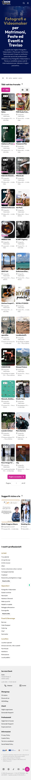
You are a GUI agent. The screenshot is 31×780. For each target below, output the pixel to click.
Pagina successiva (15, 477)
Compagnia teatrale (7, 572)
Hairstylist (4, 595)
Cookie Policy (5, 738)
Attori (3, 566)
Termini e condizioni (7, 741)
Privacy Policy (5, 735)
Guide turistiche (6, 592)
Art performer (5, 560)
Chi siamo (4, 695)
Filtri (7, 90)
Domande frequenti (7, 712)
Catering (4, 628)
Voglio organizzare (7, 709)
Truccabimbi (5, 557)
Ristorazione (5, 654)
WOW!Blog (4, 701)
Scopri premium (6, 727)
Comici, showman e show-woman (11, 569)
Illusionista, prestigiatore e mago (11, 578)
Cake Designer (6, 625)
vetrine (10, 78)
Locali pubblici (5, 657)
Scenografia (5, 610)
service (20, 78)
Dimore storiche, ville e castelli (10, 645)
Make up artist (5, 601)
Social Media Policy (7, 744)
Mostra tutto (6, 581)
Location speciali (6, 642)
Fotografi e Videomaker (8, 589)
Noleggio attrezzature (8, 607)
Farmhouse (4, 648)
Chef (2, 631)
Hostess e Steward (7, 598)
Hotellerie (4, 651)
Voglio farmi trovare (7, 721)
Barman (3, 622)
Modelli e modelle (6, 604)
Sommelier (4, 634)
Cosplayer (4, 575)
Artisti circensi (5, 563)
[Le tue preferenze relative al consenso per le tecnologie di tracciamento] (29, 585)
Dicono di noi (5, 698)
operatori (15, 78)
